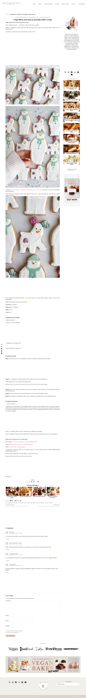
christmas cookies (12, 502)
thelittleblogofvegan (21, 17)
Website (8, 626)
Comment (8, 601)
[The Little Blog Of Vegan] (11, 4)
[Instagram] (79, 4)
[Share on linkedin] (21, 500)
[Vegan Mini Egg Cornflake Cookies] (12, 491)
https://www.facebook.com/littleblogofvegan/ (22, 444)
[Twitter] (78, 4)
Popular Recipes (48, 3)
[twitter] (65, 72)
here (20, 348)
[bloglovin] (75, 72)
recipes (28, 502)
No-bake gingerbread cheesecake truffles (49, 505)
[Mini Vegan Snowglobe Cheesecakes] (53, 491)
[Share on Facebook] (12, 500)
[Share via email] (10, 500)
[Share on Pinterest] (16, 500)
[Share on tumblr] (17, 500)
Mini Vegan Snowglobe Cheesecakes (52, 497)
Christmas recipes (45, 17)
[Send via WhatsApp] (19, 500)
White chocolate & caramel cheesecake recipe (17, 505)
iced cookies (21, 502)
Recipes (40, 3)
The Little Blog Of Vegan (15, 696)
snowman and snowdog (37, 502)
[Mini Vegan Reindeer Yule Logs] (39, 491)
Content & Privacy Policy (30, 696)
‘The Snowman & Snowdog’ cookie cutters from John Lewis (27, 190)
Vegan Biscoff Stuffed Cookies (25, 496)
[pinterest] (78, 72)
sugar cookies (49, 502)
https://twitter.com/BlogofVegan (17, 447)
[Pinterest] (81, 4)
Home (7, 14)
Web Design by (75, 696)
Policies (57, 3)
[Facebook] (33, 482)
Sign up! (73, 3)
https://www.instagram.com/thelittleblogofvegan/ (25, 441)
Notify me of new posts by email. (13, 632)
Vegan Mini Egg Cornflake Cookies (12, 497)
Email (7, 620)
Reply (8, 538)
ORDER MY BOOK (65, 3)
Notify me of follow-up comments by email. (15, 630)
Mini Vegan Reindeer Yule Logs (39, 496)
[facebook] (71, 72)
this (10, 431)
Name (7, 615)
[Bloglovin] (36, 482)
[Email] (38, 482)
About (34, 3)
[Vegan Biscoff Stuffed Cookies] (25, 491)
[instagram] (68, 72)
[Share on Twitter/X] (14, 500)
